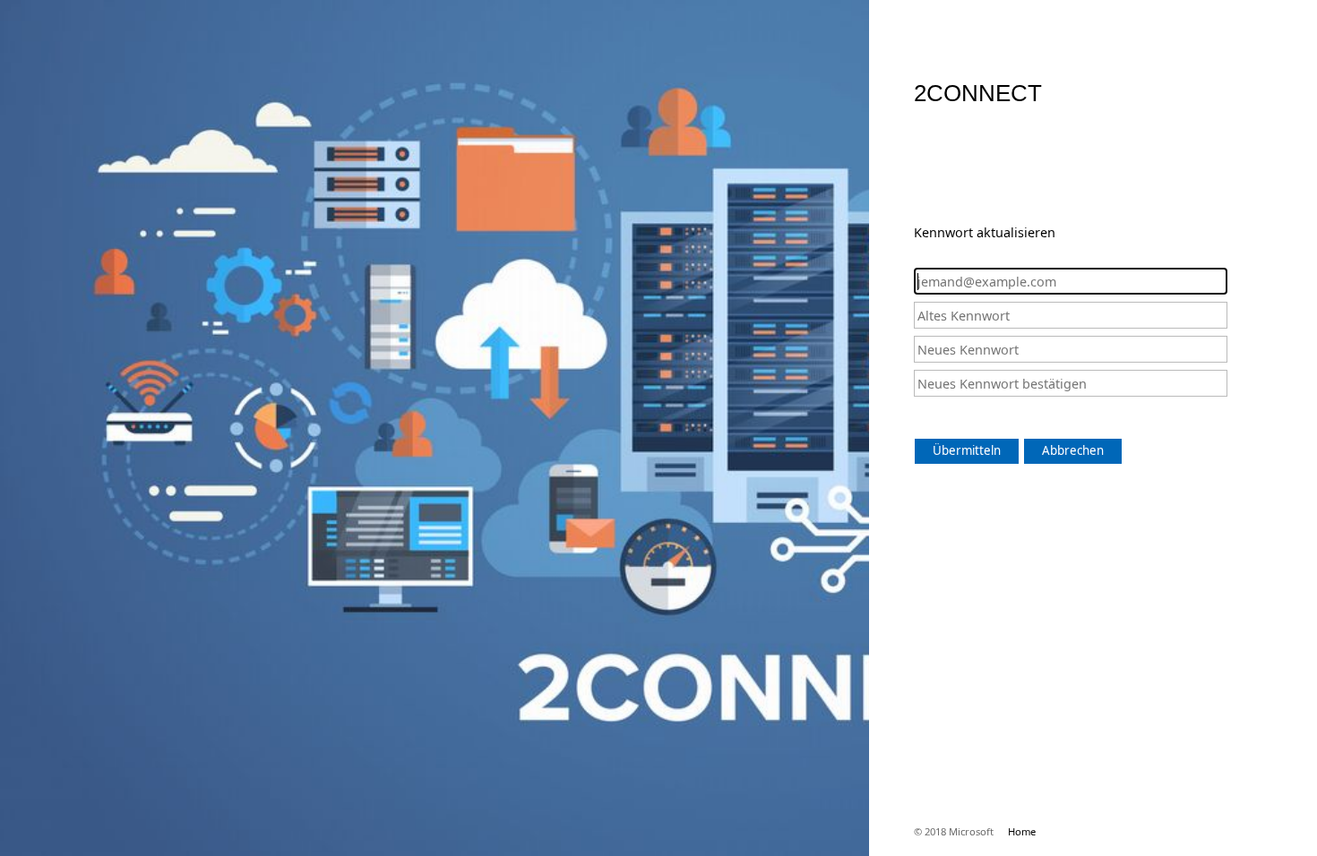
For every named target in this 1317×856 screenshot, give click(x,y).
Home (1022, 831)
